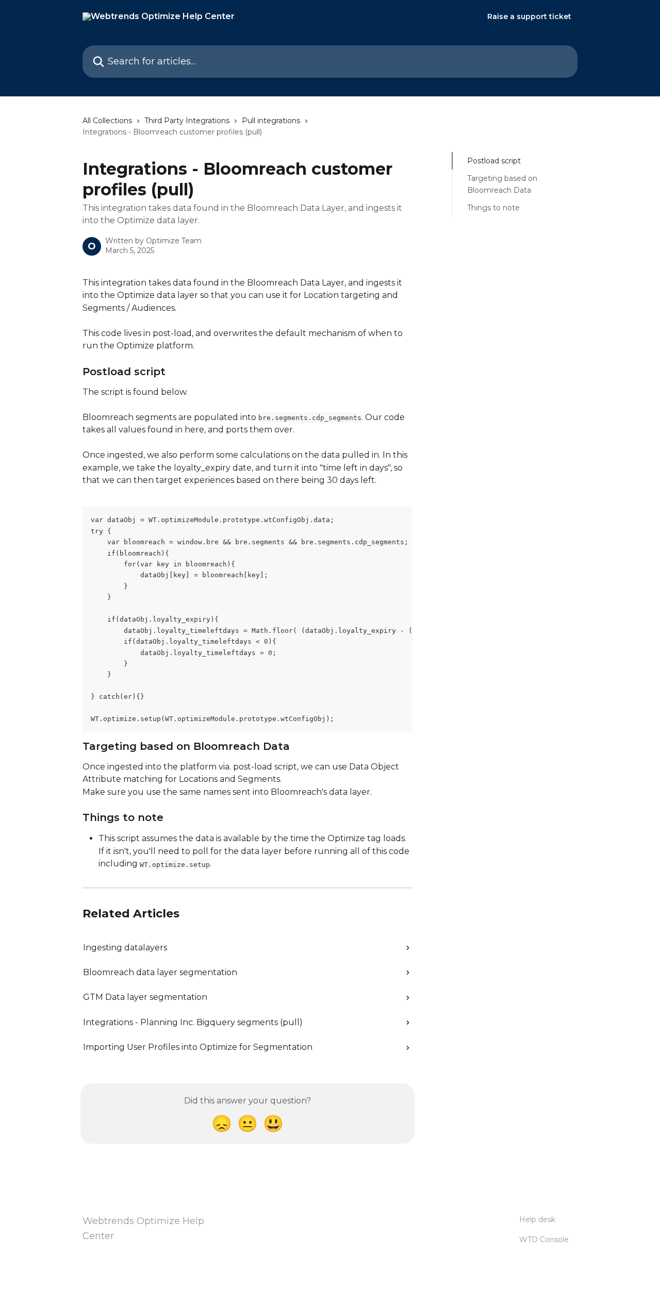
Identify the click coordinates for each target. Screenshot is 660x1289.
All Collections (107, 120)
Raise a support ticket (529, 16)
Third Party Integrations (186, 120)
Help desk (537, 1219)
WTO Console (544, 1239)
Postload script (494, 160)
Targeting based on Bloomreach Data (502, 184)
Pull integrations (271, 120)
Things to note (493, 207)
